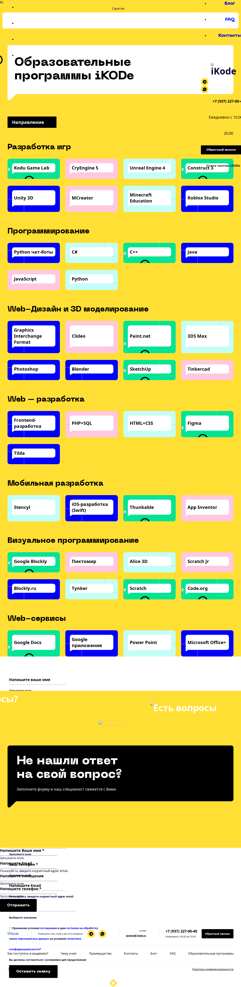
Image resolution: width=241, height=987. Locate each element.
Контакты (131, 953)
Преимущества (100, 953)
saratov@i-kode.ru (136, 935)
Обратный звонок (217, 934)
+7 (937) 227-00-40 (181, 931)
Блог (230, 3)
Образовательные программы (210, 953)
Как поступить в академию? (28, 953)
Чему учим (68, 953)
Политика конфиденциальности (212, 969)
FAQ (230, 19)
